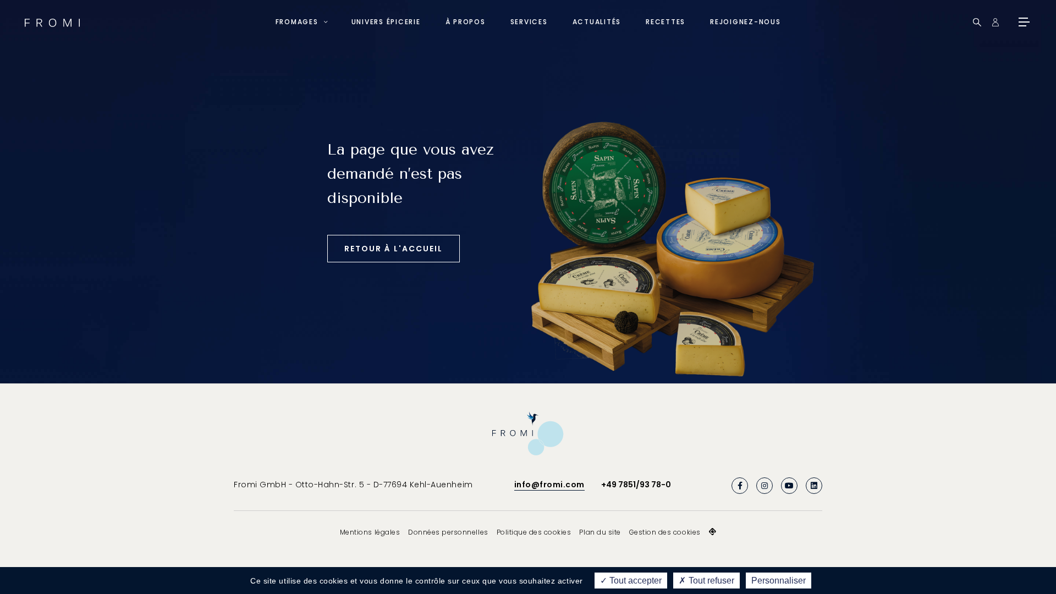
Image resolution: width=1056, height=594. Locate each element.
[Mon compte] (995, 22)
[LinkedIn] (814, 485)
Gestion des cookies (665, 532)
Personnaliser (778, 580)
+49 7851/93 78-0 (636, 484)
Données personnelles (448, 532)
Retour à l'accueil (393, 248)
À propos (466, 21)
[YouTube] (789, 485)
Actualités (597, 21)
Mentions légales (370, 532)
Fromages (297, 21)
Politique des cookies (534, 532)
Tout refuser (710, 580)
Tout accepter (634, 580)
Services (529, 21)
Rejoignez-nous (745, 21)
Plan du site (599, 532)
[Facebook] (740, 485)
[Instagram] (764, 485)
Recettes (665, 21)
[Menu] (1023, 22)
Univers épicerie (386, 21)
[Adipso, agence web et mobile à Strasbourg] (713, 531)
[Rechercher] (977, 22)
